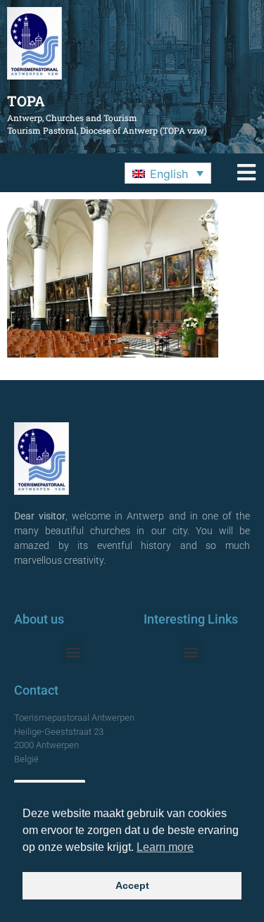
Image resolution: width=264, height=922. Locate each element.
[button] (168, 173)
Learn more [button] (165, 847)
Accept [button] (132, 885)
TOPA (26, 100)
